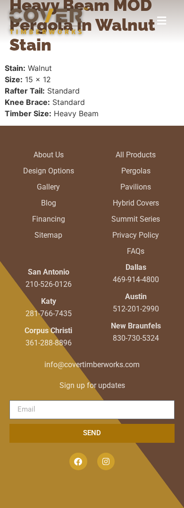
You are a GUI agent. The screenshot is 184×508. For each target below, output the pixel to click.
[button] (161, 20)
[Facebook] (78, 461)
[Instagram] (106, 461)
